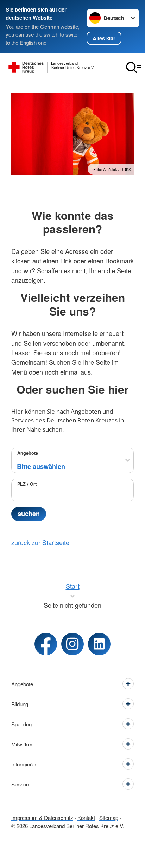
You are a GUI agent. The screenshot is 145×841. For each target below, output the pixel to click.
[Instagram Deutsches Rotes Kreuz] (72, 644)
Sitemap (108, 817)
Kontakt (86, 817)
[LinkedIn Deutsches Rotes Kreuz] (99, 644)
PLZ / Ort (27, 484)
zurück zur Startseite (40, 542)
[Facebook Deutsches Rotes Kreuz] (45, 644)
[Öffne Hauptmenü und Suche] (133, 67)
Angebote (27, 453)
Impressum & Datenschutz (42, 817)
